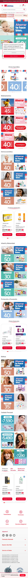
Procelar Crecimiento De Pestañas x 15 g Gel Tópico (6, 341)
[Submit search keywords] (24, 10)
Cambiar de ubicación (19, 12)
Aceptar (22, 575)
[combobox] (14, 9)
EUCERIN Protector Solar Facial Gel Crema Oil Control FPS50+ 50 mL (20, 227)
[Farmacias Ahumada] (9, 5)
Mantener (14, 52)
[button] (20, 5)
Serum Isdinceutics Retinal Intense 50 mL (7, 490)
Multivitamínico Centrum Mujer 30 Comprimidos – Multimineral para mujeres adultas (20, 342)
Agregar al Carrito (7, 234)
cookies (3, 576)
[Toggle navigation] (2, 5)
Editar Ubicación (14, 56)
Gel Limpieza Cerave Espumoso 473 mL (19, 490)
